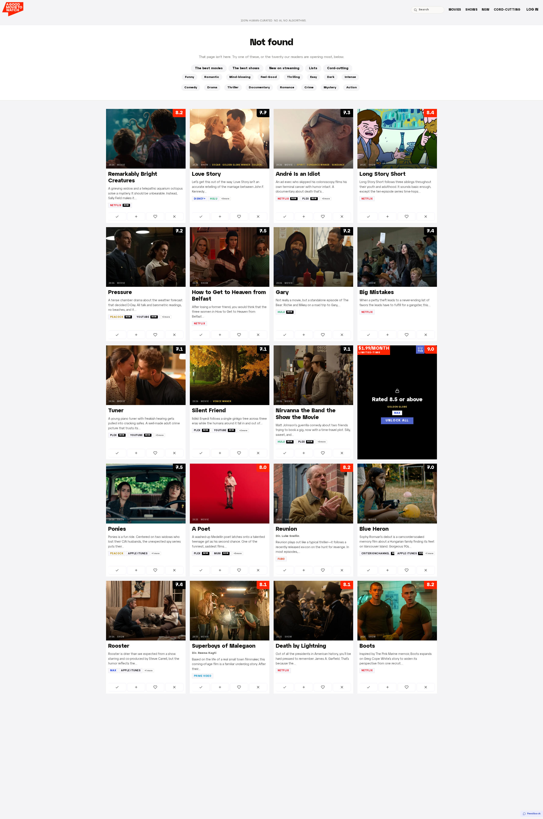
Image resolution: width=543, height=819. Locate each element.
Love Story (206, 174)
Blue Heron (374, 529)
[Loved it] (155, 216)
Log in (532, 9)
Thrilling (293, 77)
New (485, 9)
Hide (174, 216)
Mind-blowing (240, 77)
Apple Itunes (137, 553)
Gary (282, 292)
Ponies (117, 529)
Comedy (190, 87)
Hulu (213, 198)
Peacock (120, 316)
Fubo (281, 558)
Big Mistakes (377, 292)
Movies (455, 9)
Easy (313, 77)
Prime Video (202, 675)
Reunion (286, 529)
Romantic (211, 77)
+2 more (166, 317)
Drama (212, 87)
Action (351, 87)
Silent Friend (209, 410)
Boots (367, 646)
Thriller (233, 87)
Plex (309, 198)
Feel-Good (269, 77)
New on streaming (284, 68)
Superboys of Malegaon (223, 646)
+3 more (225, 199)
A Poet (201, 529)
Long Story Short (383, 174)
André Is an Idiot (298, 174)
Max (113, 670)
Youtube (147, 316)
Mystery (330, 87)
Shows (471, 9)
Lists (313, 68)
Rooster (118, 646)
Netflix (119, 205)
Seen (117, 216)
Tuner (116, 410)
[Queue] (136, 216)
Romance (287, 87)
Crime (308, 87)
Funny (189, 77)
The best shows (245, 68)
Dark (330, 77)
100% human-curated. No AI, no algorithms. (273, 20)
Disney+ (199, 198)
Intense (350, 77)
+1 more (156, 553)
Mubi (221, 553)
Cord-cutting (507, 9)
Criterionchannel (378, 553)
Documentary (259, 87)
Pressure (120, 292)
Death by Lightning (301, 646)
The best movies (209, 68)
